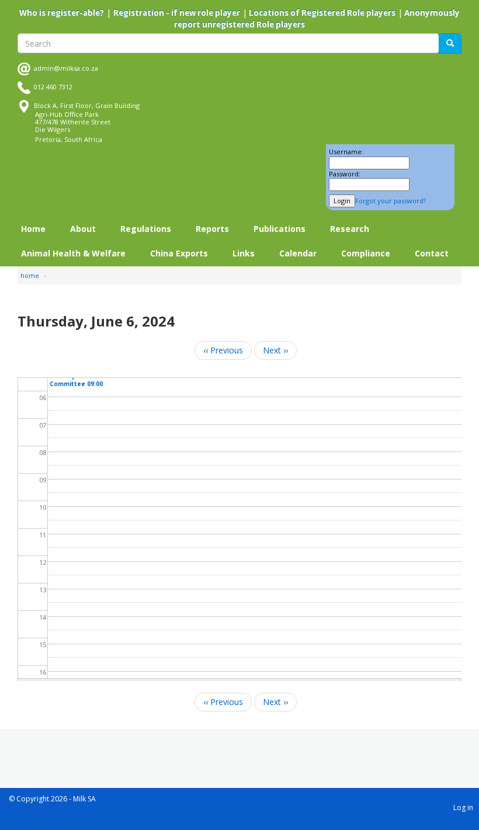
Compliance (365, 253)
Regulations (145, 228)
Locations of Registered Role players (321, 13)
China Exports (179, 253)
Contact (432, 253)
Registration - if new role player (176, 13)
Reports (212, 228)
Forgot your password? (390, 200)
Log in (463, 807)
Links (243, 253)
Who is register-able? (61, 13)
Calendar (298, 253)
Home (33, 228)
